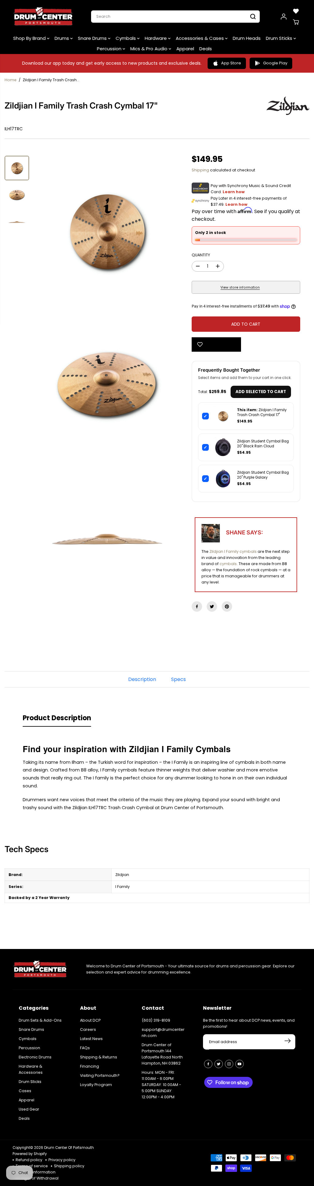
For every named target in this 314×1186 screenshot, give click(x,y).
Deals (205, 48)
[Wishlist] (295, 11)
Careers (88, 1029)
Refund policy (29, 1159)
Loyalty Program (96, 1084)
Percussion (110, 48)
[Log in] (283, 16)
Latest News (91, 1038)
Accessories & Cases (200, 38)
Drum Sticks (279, 38)
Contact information (36, 1172)
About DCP (90, 1020)
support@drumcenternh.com (163, 1032)
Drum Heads (247, 38)
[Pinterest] (227, 606)
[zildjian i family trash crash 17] (107, 231)
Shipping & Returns (98, 1057)
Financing (89, 1066)
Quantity (201, 255)
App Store (231, 63)
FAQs (85, 1047)
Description (142, 679)
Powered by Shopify (30, 1153)
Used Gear (29, 1109)
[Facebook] (197, 606)
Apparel (185, 48)
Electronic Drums (35, 1057)
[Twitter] (212, 606)
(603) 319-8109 (156, 1020)
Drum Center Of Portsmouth (69, 1147)
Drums (62, 38)
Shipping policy (69, 1166)
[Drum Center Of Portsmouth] (43, 16)
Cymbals (126, 38)
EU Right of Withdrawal (37, 1178)
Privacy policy (61, 1159)
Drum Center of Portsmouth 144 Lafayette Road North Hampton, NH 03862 (162, 1054)
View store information (240, 287)
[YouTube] (239, 1064)
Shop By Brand (30, 38)
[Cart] (295, 22)
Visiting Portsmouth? (100, 1075)
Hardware (156, 38)
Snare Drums (93, 38)
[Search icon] (253, 16)
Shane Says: (244, 532)
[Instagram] (229, 1064)
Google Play (275, 63)
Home (11, 79)
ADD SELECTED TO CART (261, 392)
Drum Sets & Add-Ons (40, 1020)
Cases (25, 1090)
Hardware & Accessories (31, 1069)
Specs (178, 679)
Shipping (200, 170)
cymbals (228, 563)
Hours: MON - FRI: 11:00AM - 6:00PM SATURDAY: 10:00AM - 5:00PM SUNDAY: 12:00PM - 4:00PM (161, 1085)
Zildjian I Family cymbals (233, 551)
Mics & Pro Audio (149, 48)
